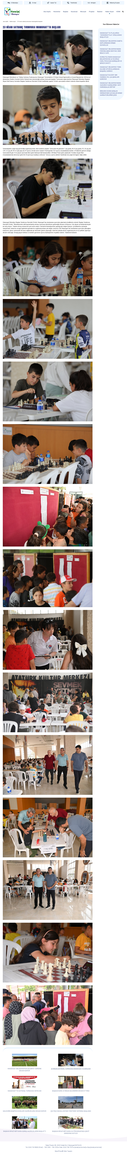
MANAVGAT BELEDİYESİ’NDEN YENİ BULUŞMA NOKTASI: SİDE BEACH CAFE (110, 51)
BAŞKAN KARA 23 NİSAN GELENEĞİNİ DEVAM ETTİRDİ (70, 1091)
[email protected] (80, 1147)
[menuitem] (47, 11)
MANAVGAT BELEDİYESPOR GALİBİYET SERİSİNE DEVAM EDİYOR (24, 1070)
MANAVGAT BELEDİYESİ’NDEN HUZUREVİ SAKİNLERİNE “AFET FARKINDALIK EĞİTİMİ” (110, 85)
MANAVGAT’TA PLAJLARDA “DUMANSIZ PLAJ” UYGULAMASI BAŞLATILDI (111, 35)
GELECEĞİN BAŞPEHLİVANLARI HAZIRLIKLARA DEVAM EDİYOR (24, 1111)
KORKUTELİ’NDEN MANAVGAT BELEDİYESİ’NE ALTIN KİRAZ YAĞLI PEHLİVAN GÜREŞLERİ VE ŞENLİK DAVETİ (111, 60)
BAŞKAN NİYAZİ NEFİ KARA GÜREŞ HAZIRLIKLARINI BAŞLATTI (24, 1131)
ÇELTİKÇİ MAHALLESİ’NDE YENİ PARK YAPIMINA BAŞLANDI (71, 1111)
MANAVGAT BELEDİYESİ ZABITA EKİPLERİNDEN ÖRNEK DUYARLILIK (111, 43)
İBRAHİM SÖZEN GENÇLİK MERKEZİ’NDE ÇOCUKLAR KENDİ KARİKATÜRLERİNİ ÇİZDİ (111, 93)
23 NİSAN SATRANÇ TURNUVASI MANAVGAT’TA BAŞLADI (71, 1069)
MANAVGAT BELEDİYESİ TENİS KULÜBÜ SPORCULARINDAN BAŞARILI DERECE (110, 69)
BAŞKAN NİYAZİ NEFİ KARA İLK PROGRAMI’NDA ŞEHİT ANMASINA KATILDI (70, 1132)
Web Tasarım (68, 1151)
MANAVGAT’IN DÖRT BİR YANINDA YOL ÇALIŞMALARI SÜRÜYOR (109, 77)
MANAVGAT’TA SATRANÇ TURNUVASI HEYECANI (24, 1091)
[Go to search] (123, 12)
